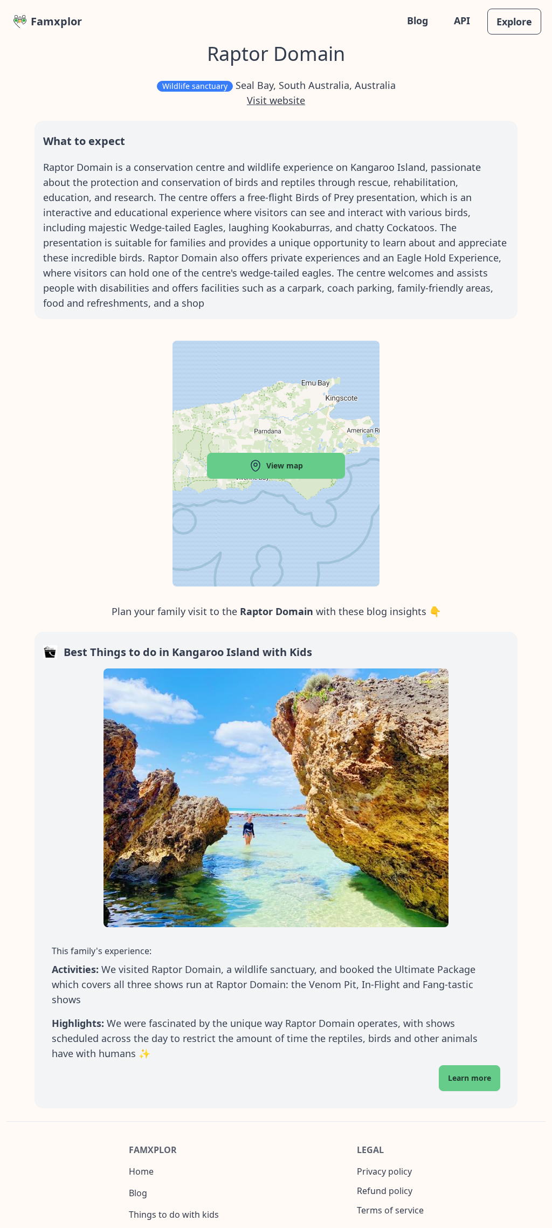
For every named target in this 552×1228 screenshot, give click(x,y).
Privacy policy (384, 1171)
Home (141, 1171)
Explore (514, 21)
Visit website (276, 100)
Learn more (469, 1078)
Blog (417, 20)
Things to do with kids (174, 1214)
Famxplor (56, 21)
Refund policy (384, 1191)
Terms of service (390, 1210)
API (462, 20)
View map (284, 465)
